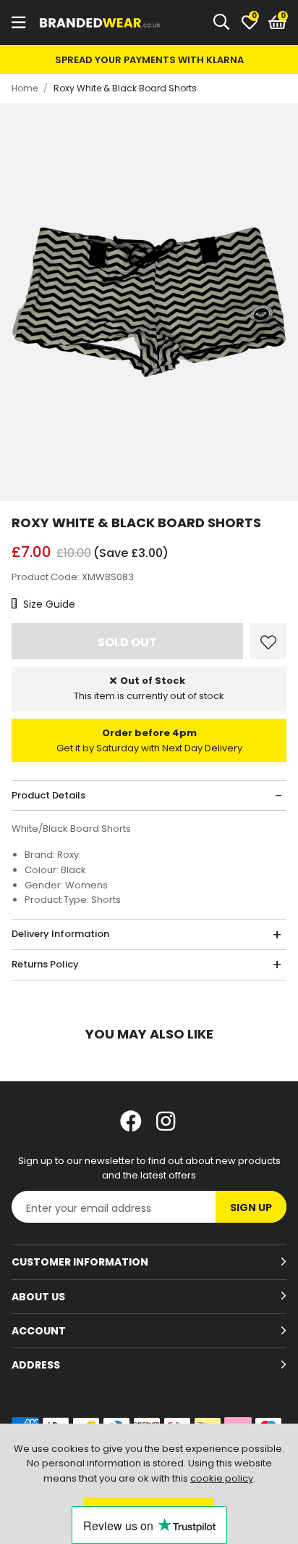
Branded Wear (100, 22)
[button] (277, 22)
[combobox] (222, 22)
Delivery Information (60, 934)
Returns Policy (45, 964)
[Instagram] (167, 1121)
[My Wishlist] (249, 22)
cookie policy (221, 1478)
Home (25, 88)
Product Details (48, 795)
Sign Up (251, 1207)
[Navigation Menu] (18, 22)
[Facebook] (131, 1121)
